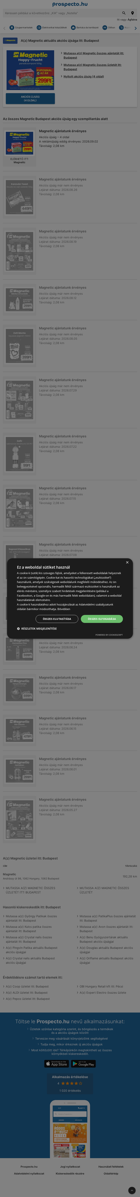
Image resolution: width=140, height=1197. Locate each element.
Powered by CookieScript (109, 634)
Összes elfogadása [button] (102, 619)
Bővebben (63, 609)
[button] (37, 629)
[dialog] (70, 598)
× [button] (127, 562)
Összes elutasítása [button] (57, 619)
